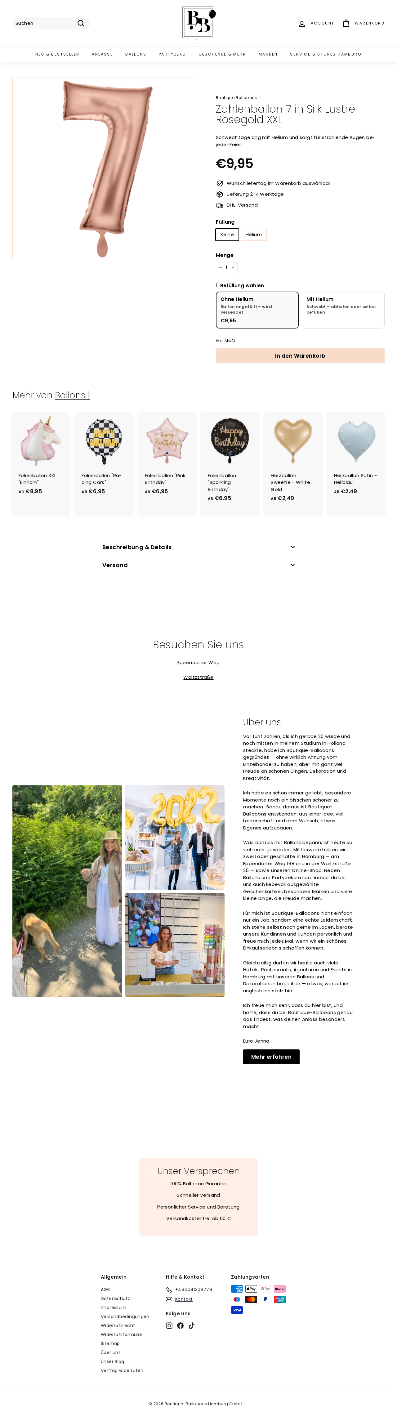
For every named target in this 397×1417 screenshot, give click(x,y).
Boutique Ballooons (236, 97)
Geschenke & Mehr (222, 54)
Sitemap (110, 1343)
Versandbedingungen (125, 1316)
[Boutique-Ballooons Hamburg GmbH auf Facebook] (180, 1325)
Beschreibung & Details (137, 547)
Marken (268, 54)
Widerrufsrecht (118, 1325)
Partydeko (172, 54)
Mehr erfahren (271, 1057)
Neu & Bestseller (57, 54)
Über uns (111, 1352)
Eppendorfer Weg (198, 662)
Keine (227, 234)
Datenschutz (115, 1298)
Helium (254, 234)
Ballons (135, 54)
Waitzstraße (198, 677)
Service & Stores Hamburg (326, 54)
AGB (105, 1289)
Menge (225, 255)
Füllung (225, 222)
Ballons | (72, 395)
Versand (115, 565)
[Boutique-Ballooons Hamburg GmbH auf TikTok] (191, 1325)
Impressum (113, 1307)
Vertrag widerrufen (122, 1370)
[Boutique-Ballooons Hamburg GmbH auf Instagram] (169, 1325)
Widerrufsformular (121, 1334)
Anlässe (102, 54)
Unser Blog (112, 1361)
